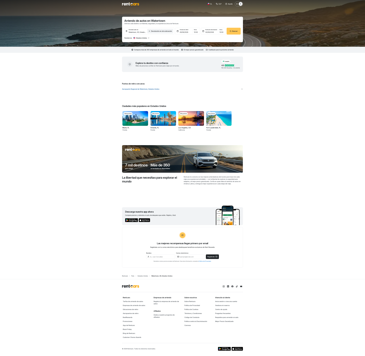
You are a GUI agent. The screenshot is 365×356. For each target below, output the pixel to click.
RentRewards (127, 317)
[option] (182, 89)
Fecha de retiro (184, 29)
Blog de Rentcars (129, 333)
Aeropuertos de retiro (130, 313)
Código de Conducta (191, 317)
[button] (227, 61)
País (132, 276)
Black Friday (127, 329)
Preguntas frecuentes (223, 313)
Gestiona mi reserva (222, 305)
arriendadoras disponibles (160, 168)
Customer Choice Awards (132, 337)
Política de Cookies (191, 309)
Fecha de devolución (211, 29)
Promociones (127, 321)
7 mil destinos (136, 165)
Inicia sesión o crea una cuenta (226, 301)
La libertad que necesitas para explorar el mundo (149, 179)
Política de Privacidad (205, 261)
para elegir (129, 168)
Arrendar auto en (133, 29)
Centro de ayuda (221, 309)
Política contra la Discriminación (195, 321)
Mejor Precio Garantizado (224, 321)
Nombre (148, 253)
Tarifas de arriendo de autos (133, 301)
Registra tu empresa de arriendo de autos (166, 302)
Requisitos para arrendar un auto (226, 317)
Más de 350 (160, 165)
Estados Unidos (143, 276)
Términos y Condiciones (193, 313)
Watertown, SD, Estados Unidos (161, 276)
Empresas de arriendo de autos (134, 305)
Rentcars (125, 276)
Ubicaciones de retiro (130, 309)
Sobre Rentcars (189, 301)
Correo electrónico (182, 253)
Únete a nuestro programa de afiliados (164, 316)
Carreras (187, 325)
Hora (195, 29)
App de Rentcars (129, 325)
